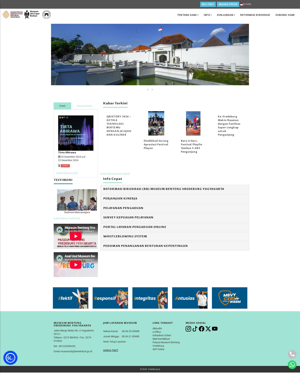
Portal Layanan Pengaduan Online (134, 227)
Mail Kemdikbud (161, 338)
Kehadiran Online (162, 335)
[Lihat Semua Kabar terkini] (115, 173)
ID (244, 4)
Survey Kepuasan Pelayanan (128, 217)
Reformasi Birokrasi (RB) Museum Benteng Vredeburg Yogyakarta (163, 189)
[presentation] (148, 89)
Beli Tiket (208, 4)
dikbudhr (157, 328)
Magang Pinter (228, 4)
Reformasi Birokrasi (255, 15)
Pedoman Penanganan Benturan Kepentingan (145, 246)
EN (249, 4)
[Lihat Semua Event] (67, 173)
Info (207, 15)
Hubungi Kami (285, 15)
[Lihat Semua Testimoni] (67, 218)
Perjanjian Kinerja (120, 198)
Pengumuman (84, 106)
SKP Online (158, 349)
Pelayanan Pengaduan (123, 208)
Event (62, 106)
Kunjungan (225, 15)
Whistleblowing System (125, 236)
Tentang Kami (187, 15)
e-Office (157, 332)
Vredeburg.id (154, 369)
